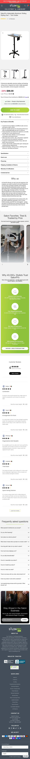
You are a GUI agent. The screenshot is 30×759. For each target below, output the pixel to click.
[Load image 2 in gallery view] (15, 74)
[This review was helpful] (23, 404)
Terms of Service (15, 704)
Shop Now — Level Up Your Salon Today (15, 348)
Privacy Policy (15, 702)
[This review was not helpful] (26, 404)
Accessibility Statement (15, 706)
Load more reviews (15, 510)
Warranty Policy (15, 695)
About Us (15, 677)
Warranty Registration (15, 693)
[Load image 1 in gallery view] (5, 74)
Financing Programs (15, 686)
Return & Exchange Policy (15, 697)
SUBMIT (24, 619)
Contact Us (15, 679)
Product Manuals (15, 690)
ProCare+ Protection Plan (15, 688)
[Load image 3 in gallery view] (24, 74)
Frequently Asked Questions (15, 684)
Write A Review (15, 373)
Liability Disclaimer (15, 699)
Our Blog (15, 681)
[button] (2, 5)
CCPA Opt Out (15, 708)
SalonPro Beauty (17, 756)
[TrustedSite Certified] (14, 667)
